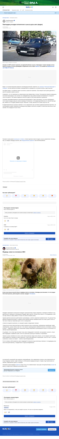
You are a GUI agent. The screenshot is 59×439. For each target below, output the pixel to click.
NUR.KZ (37, 66)
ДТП (23, 10)
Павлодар (5, 187)
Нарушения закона (15, 10)
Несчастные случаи (29, 10)
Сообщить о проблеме (41, 429)
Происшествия (6, 10)
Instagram (51, 239)
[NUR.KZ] (29, 7)
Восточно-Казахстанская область (9, 381)
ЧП (20, 10)
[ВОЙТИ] (56, 7)
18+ (17, 381)
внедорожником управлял (28, 140)
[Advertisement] (29, 77)
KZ (53, 7)
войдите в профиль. (37, 212)
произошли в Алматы (19, 139)
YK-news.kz (32, 293)
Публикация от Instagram (18, 176)
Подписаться (51, 370)
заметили (18, 364)
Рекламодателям (52, 429)
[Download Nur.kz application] (29, 3)
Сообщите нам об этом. (20, 181)
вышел (53, 364)
